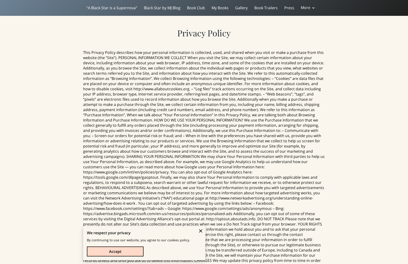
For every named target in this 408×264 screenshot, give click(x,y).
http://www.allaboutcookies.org (161, 88)
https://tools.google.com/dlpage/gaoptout (120, 177)
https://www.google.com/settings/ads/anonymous (227, 208)
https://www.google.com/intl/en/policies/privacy (126, 172)
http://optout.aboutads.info (230, 218)
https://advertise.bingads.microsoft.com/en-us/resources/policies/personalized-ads (157, 213)
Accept (115, 251)
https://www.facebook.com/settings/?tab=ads (123, 208)
